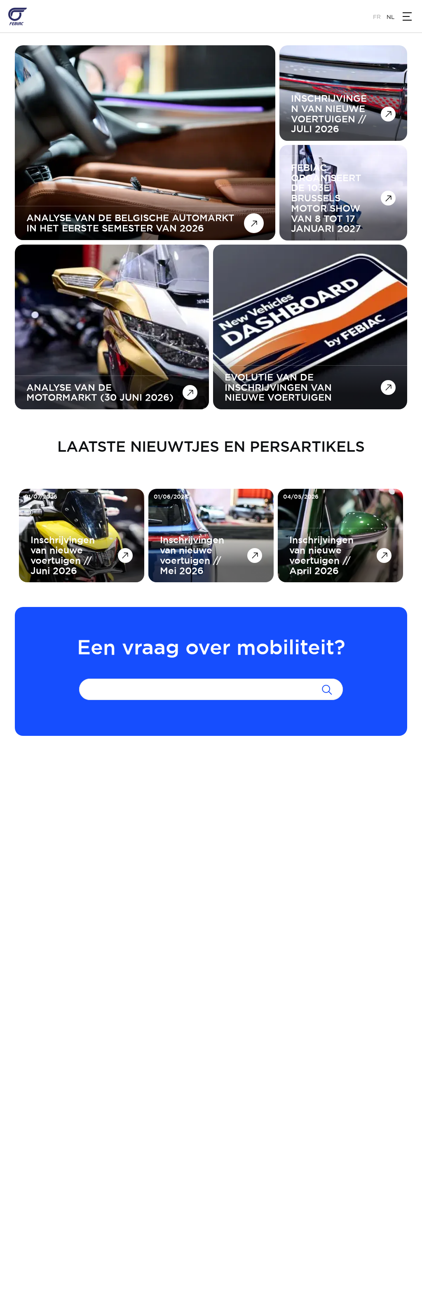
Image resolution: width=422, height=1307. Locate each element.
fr (377, 17)
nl (390, 17)
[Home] (17, 16)
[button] (407, 16)
